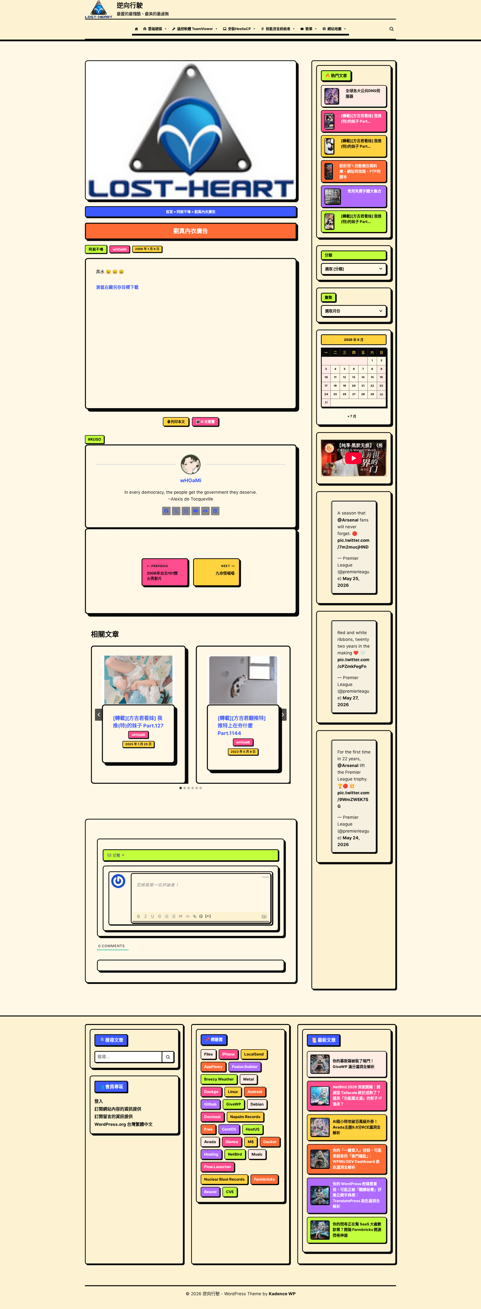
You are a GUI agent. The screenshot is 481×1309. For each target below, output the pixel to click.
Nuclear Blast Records (224, 1179)
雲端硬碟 (155, 29)
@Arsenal (347, 519)
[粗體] (138, 916)
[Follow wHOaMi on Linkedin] (215, 511)
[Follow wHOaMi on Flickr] (205, 511)
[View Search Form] (391, 29)
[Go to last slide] (99, 715)
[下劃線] (152, 916)
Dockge (211, 1091)
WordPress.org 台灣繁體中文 (123, 1124)
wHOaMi (120, 249)
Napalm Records (245, 1116)
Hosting (211, 1154)
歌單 (308, 29)
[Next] (283, 715)
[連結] (194, 916)
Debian (257, 1104)
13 (353, 377)
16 (381, 377)
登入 (98, 1101)
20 (353, 385)
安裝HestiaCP (239, 29)
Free (208, 1129)
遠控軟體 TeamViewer (195, 29)
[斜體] (145, 916)
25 (335, 394)
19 (344, 385)
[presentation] (138, 680)
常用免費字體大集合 (364, 191)
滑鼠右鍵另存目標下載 (117, 287)
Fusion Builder (245, 1066)
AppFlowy (213, 1066)
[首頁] (136, 29)
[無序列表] (173, 916)
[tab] (180, 788)
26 (344, 394)
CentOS (229, 1129)
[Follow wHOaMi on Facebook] (166, 511)
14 (363, 377)
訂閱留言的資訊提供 (113, 1116)
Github (210, 1104)
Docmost (212, 1116)
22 (372, 385)
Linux (233, 1091)
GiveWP (233, 1104)
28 (363, 394)
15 (372, 377)
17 (326, 385)
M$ (251, 1141)
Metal (248, 1079)
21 (363, 385)
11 (335, 377)
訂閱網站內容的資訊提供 (117, 1109)
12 (344, 377)
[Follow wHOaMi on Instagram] (186, 511)
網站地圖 (334, 29)
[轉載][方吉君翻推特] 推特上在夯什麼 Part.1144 (242, 725)
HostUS (253, 1129)
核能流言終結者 (278, 29)
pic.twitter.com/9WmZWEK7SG (353, 799)
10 (326, 377)
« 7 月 (351, 416)
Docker (270, 1141)
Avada (210, 1141)
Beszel (210, 1191)
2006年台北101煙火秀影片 (162, 572)
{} (201, 916)
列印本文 (178, 421)
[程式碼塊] (187, 916)
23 (381, 385)
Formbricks (264, 1179)
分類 (328, 255)
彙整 (328, 297)
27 (353, 394)
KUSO (94, 439)
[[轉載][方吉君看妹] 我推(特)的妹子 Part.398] (329, 121)
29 (372, 394)
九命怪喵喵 (225, 569)
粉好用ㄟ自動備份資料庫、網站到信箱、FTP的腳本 (360, 171)
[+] (208, 916)
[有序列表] (166, 916)
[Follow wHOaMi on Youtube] (195, 511)
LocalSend (254, 1054)
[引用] (180, 916)
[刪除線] (159, 916)
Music (257, 1154)
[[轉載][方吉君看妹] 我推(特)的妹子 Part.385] (329, 221)
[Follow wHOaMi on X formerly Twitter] (176, 511)
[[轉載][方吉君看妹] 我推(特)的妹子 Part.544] (329, 146)
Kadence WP (282, 1293)
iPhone (228, 1054)
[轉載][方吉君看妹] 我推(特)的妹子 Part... (361, 118)
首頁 (169, 211)
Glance (231, 1141)
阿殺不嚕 (184, 211)
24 (326, 394)
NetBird (235, 1154)
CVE (230, 1191)
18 (335, 385)
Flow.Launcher (217, 1166)
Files (208, 1054)
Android (255, 1091)
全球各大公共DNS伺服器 (363, 93)
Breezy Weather (219, 1079)
